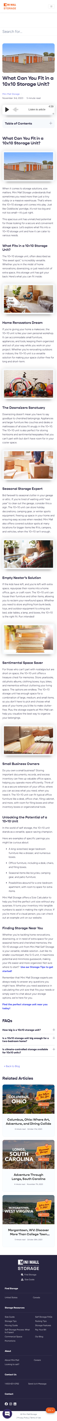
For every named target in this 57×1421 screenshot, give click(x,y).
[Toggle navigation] (51, 6)
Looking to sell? (12, 1364)
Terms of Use (35, 1418)
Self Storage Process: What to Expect (17, 1330)
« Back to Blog (12, 1066)
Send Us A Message (37, 1384)
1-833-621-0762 (12, 1384)
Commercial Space (13, 1336)
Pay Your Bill (40, 1329)
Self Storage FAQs (43, 1317)
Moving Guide (11, 1325)
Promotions (10, 1341)
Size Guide (10, 1317)
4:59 (51, 106)
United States (11, 1297)
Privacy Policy (23, 1418)
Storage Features (43, 1325)
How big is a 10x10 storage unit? (21, 1029)
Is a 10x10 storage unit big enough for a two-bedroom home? (25, 1040)
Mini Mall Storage (11, 94)
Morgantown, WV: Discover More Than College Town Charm (28, 1234)
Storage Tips (10, 1321)
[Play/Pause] (7, 109)
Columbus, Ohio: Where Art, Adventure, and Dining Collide (28, 1122)
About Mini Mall (12, 1360)
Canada (36, 1297)
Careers (37, 1360)
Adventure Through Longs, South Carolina (28, 1177)
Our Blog (39, 1336)
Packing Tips (41, 1321)
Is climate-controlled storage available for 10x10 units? (25, 1051)
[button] (50, 1410)
